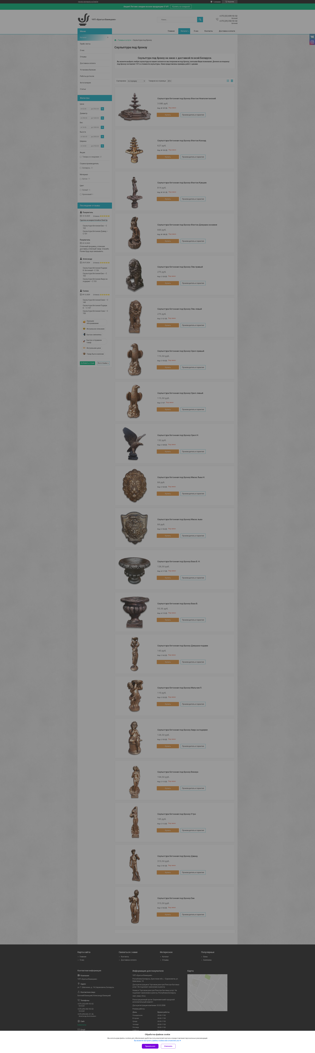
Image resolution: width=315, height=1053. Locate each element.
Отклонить (168, 1046)
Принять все (150, 1046)
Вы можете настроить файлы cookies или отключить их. (156, 1041)
